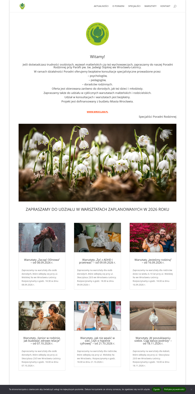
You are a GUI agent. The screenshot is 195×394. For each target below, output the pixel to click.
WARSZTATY (150, 6)
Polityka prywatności (174, 389)
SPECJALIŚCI (134, 6)
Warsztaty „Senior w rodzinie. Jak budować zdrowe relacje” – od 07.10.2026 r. (42, 340)
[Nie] (191, 389)
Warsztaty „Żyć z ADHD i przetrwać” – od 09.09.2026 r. (97, 261)
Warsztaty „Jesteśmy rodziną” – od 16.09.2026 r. (153, 261)
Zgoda (156, 389)
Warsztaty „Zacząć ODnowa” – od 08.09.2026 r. (42, 261)
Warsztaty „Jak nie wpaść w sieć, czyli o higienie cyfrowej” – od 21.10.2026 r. (97, 340)
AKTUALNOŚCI (101, 6)
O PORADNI (118, 6)
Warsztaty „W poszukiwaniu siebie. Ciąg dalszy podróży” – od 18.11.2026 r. (153, 340)
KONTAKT (165, 6)
